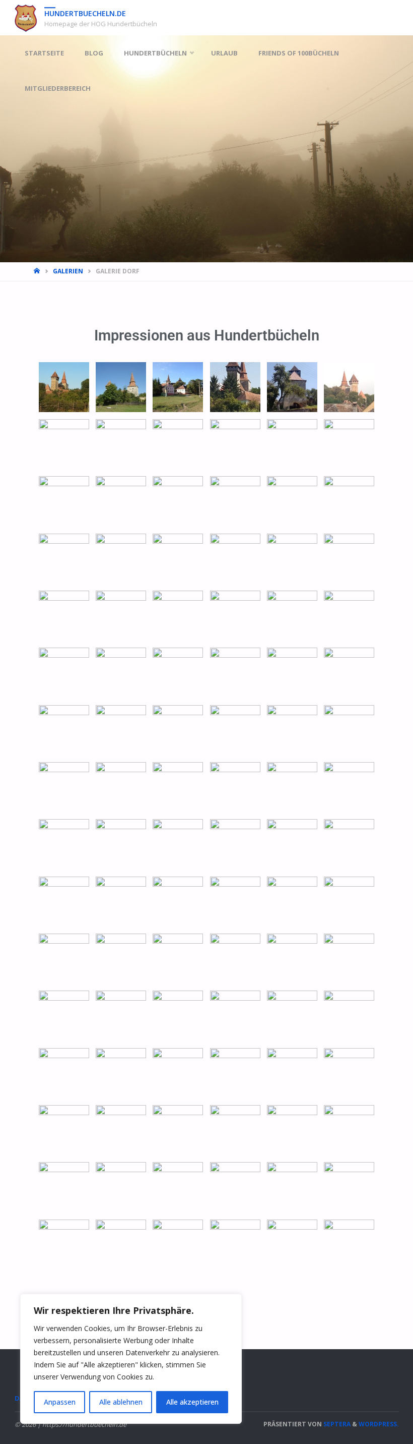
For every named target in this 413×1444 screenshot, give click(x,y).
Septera (336, 1424)
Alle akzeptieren (192, 1402)
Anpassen (60, 1402)
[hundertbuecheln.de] (26, 17)
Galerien (68, 271)
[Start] (38, 271)
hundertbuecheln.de (85, 13)
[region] (131, 1359)
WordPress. (379, 1424)
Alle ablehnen (121, 1402)
